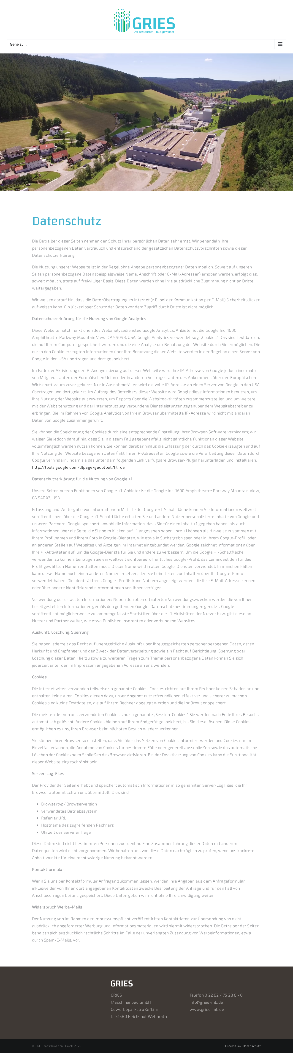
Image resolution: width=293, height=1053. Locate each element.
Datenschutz (252, 1046)
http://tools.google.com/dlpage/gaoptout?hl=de (78, 467)
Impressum (233, 1046)
